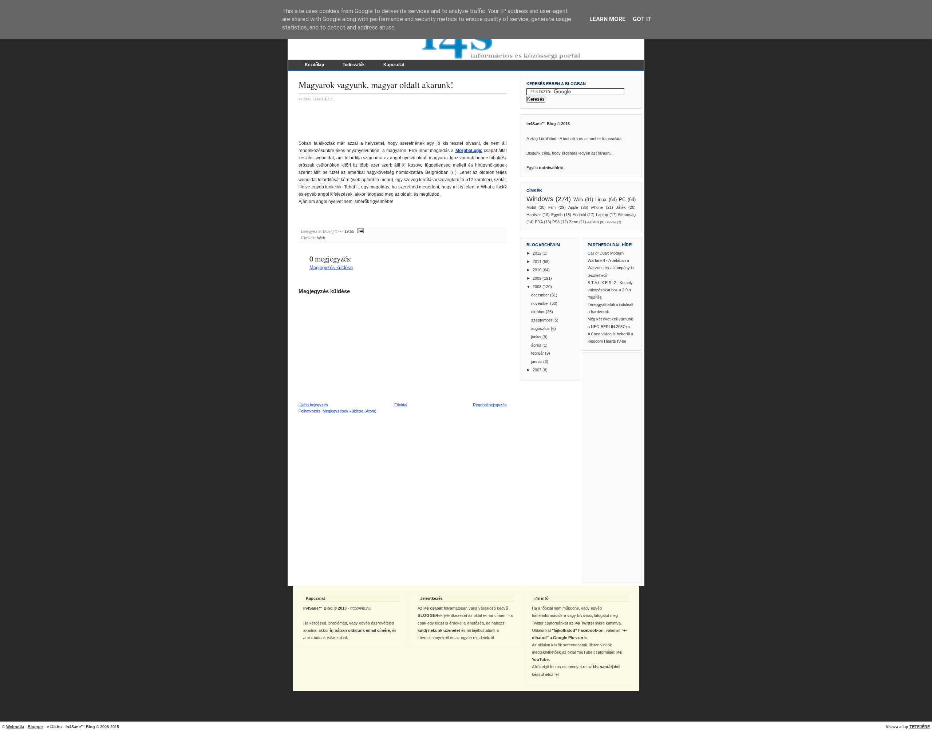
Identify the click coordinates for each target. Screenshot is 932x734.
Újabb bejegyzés (313, 405)
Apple (573, 207)
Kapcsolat (393, 64)
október (538, 312)
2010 (537, 270)
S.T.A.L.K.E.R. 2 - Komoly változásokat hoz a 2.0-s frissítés (610, 289)
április (536, 345)
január (537, 361)
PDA (539, 222)
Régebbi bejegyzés (490, 405)
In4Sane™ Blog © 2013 (548, 123)
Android (579, 214)
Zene (573, 222)
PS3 (556, 222)
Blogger (35, 727)
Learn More (607, 19)
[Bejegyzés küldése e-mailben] (359, 231)
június (536, 337)
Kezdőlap (314, 64)
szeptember (542, 320)
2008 (537, 286)
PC (622, 199)
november (540, 303)
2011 (537, 261)
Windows (539, 199)
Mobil (531, 207)
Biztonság (627, 214)
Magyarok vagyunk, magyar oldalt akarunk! (376, 85)
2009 (537, 278)
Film (552, 207)
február (538, 353)
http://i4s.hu (360, 608)
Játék (621, 207)
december (540, 295)
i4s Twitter (584, 623)
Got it (642, 19)
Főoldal (400, 405)
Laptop (602, 214)
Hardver (533, 214)
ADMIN (593, 222)
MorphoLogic (468, 150)
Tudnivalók (354, 64)
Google (610, 222)
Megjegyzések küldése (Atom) (349, 411)
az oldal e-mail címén (486, 615)
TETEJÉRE (919, 727)
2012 (537, 253)
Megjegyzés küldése (331, 267)
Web (321, 238)
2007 (537, 370)
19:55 (349, 231)
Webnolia (15, 727)
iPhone (597, 207)
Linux (601, 199)
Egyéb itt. (545, 167)
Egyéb (556, 214)
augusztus (541, 328)
